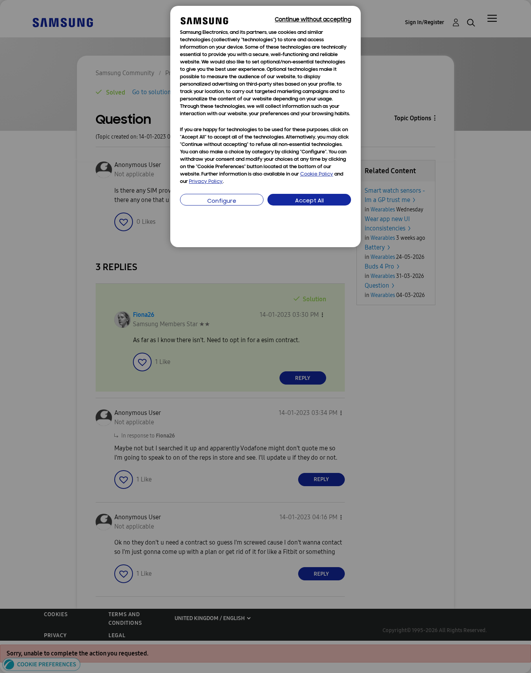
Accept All (309, 201)
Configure (221, 201)
